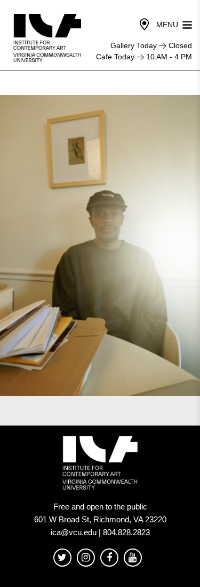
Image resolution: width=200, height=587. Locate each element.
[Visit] (145, 24)
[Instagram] (86, 557)
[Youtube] (133, 557)
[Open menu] (187, 24)
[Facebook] (109, 557)
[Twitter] (62, 557)
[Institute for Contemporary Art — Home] (48, 38)
